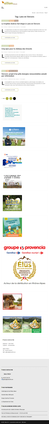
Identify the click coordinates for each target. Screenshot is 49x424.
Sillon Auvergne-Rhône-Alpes (11, 406)
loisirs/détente (5, 20)
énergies (4, 70)
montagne (11, 20)
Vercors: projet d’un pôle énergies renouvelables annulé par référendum (24, 75)
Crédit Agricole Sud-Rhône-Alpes (8, 391)
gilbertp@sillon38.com (8, 379)
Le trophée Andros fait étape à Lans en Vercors (20, 23)
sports (16, 20)
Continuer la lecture (10, 37)
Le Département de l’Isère (7, 401)
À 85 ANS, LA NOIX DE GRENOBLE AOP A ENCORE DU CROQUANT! (16, 417)
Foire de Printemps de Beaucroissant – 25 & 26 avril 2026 (14, 413)
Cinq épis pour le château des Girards (16, 49)
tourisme (11, 45)
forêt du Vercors (13, 70)
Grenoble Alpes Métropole (7, 394)
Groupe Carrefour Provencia (7, 398)
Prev (4, 98)
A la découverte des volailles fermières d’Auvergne (13, 409)
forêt (7, 70)
